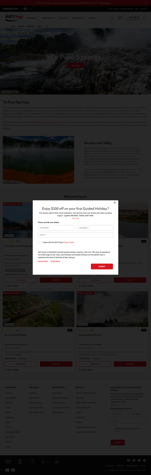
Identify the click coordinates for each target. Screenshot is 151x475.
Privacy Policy (68, 242)
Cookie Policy (55, 261)
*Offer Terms (75, 218)
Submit (102, 266)
